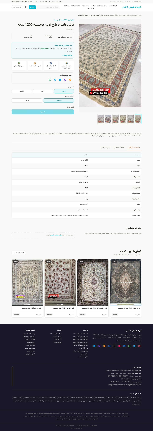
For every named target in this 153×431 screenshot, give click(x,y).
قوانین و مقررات (30, 339)
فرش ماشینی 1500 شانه (80, 336)
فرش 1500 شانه (99, 397)
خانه (140, 15)
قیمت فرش (92, 401)
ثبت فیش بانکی (30, 345)
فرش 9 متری (126, 401)
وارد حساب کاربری (56, 235)
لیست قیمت (85, 6)
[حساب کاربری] (26, 7)
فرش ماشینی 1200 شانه (130, 15)
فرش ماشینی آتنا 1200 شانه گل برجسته (94, 308)
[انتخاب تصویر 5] (108, 119)
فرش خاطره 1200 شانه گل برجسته (129, 308)
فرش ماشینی (51, 397)
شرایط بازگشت (57, 336)
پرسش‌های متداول (29, 334)
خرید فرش (35, 397)
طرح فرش (26, 397)
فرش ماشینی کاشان (76, 397)
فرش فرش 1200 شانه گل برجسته (64, 20)
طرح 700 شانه (83, 348)
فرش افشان (116, 401)
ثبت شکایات (58, 339)
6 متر (63, 91)
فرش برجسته (56, 401)
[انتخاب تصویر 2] (130, 119)
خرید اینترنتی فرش (63, 397)
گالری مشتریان (30, 354)
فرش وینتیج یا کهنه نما (81, 351)
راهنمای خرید (43, 1)
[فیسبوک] (109, 346)
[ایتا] (70, 80)
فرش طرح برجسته (31, 401)
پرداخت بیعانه (75, 6)
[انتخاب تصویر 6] (100, 119)
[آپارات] (119, 346)
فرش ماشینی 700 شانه (81, 345)
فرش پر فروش (19, 401)
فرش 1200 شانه (123, 397)
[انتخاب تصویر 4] (115, 119)
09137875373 (26, 1)
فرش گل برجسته (81, 401)
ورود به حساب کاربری (82, 425)
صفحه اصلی (113, 6)
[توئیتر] (114, 346)
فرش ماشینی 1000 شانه (80, 342)
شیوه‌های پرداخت (29, 336)
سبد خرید (16, 7)
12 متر (22, 91)
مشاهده (115, 314)
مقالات (93, 6)
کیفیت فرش (137, 404)
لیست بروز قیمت (30, 348)
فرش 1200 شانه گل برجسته (112, 15)
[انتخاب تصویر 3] (123, 119)
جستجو (32, 7)
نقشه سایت (58, 342)
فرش (43, 397)
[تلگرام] (55, 80)
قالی (100, 401)
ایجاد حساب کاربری (69, 425)
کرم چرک (58, 100)
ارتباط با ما (91, 8)
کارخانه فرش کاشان (68, 401)
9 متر (42, 91)
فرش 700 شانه (112, 397)
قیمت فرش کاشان (44, 401)
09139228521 (16, 1)
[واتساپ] (50, 80)
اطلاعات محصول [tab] (119, 148)
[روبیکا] (65, 80)
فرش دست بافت (83, 357)
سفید (27, 100)
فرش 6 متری (136, 401)
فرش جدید (107, 401)
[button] (110, 65)
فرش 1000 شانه (135, 397)
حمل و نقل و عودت (56, 334)
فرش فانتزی (84, 354)
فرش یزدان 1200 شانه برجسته (31, 308)
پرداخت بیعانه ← (67, 55)
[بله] (60, 80)
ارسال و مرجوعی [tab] (105, 148)
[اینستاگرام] (139, 346)
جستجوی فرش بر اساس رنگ (56, 1)
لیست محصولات (102, 6)
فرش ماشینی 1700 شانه (80, 334)
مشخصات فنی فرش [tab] (134, 148)
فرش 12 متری (17, 397)
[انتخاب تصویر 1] (138, 119)
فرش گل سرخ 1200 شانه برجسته (63, 308)
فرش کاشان (88, 397)
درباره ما (66, 6)
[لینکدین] (124, 346)
